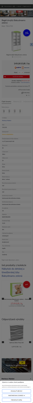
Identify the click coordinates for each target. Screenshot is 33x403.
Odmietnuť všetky (16, 400)
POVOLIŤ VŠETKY (16, 391)
